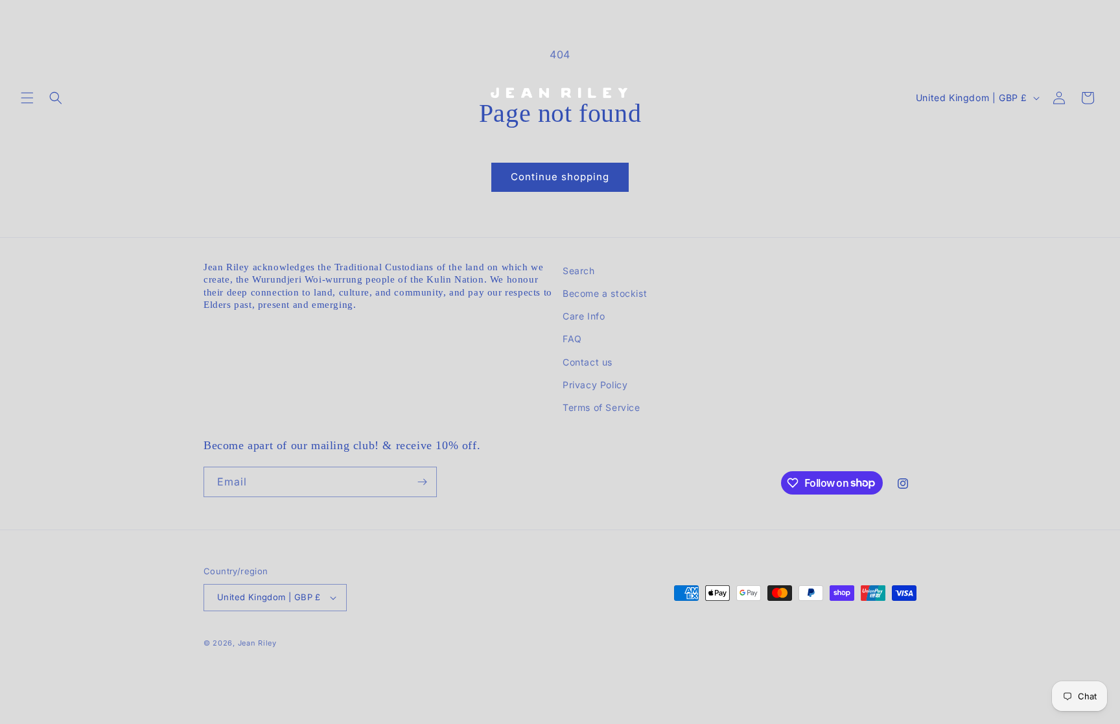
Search (579, 270)
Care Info (584, 315)
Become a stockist (605, 293)
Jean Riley (257, 643)
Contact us (587, 362)
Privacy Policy (595, 384)
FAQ (572, 338)
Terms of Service (601, 407)
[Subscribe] (422, 482)
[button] (27, 98)
